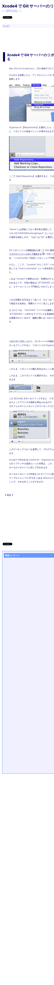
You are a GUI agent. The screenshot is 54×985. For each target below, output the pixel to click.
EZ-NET (6, 26)
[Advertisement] (28, 37)
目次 (9, 494)
